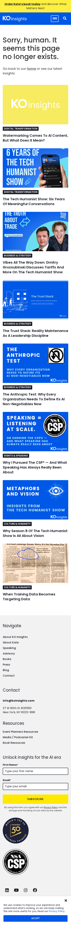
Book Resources (14, 743)
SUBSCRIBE (35, 799)
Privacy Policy (57, 911)
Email (7, 780)
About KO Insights (15, 637)
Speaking (9, 648)
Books (7, 659)
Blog (6, 670)
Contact (9, 676)
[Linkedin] (7, 890)
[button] (66, 900)
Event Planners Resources (20, 732)
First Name (10, 765)
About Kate (11, 642)
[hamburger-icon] (55, 18)
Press (6, 665)
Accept (35, 918)
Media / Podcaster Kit (18, 737)
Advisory (9, 654)
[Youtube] (16, 890)
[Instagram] (25, 890)
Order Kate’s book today (22, 4)
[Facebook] (35, 890)
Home (31, 68)
